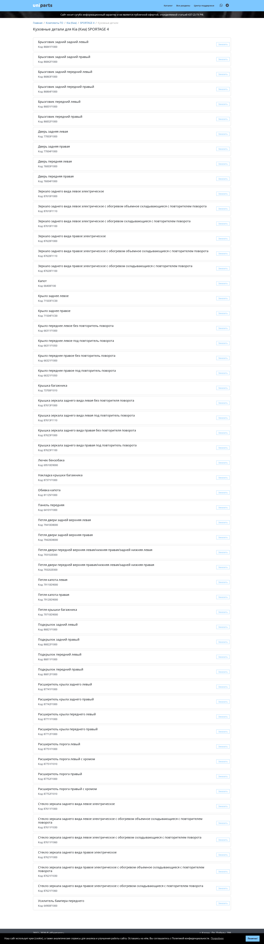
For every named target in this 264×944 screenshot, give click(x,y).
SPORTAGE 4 (87, 23)
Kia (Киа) (72, 23)
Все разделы (183, 5)
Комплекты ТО (54, 23)
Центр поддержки (204, 5)
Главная (37, 23)
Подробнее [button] (217, 938)
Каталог (168, 5)
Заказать (223, 44)
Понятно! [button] (253, 938)
